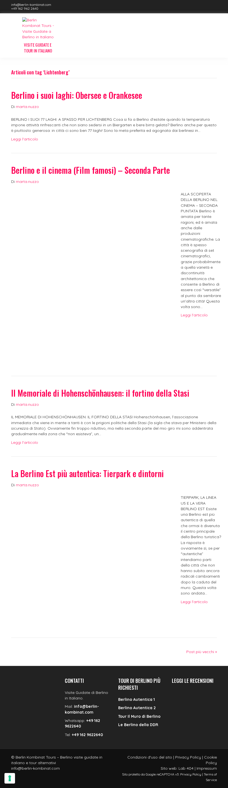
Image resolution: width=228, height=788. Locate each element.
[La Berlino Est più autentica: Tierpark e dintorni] (90, 556)
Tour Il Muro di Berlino (139, 716)
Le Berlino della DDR (138, 724)
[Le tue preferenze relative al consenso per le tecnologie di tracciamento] (9, 778)
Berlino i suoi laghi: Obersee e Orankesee (76, 95)
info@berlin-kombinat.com (31, 4)
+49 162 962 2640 (24, 8)
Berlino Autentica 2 (137, 707)
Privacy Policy (188, 757)
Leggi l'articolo (24, 139)
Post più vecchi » (201, 651)
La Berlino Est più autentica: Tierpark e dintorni (87, 473)
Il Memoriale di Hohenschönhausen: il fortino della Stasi (100, 393)
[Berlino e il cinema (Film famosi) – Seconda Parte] (90, 274)
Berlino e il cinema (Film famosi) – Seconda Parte (90, 170)
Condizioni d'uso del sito (149, 757)
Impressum (207, 768)
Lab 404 (186, 768)
